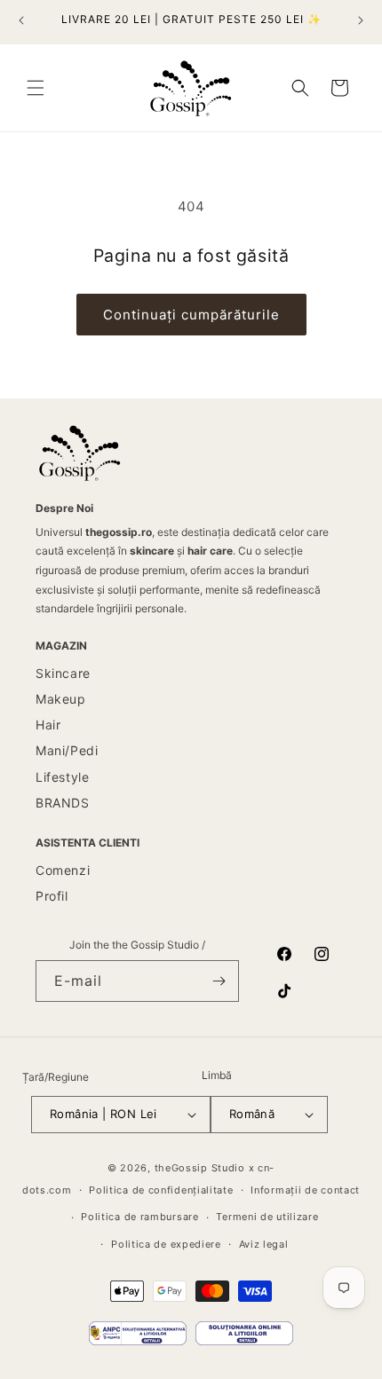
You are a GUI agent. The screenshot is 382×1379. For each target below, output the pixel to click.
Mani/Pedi (67, 750)
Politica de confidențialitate (161, 1190)
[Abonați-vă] (218, 981)
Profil (52, 895)
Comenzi (63, 870)
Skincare (63, 673)
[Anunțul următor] (360, 20)
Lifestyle (62, 776)
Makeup (61, 698)
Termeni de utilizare (267, 1216)
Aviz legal (264, 1244)
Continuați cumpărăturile (191, 314)
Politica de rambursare (139, 1216)
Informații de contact (305, 1190)
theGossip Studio (200, 1168)
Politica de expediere (166, 1244)
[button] (35, 87)
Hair (48, 724)
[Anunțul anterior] (21, 20)
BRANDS (63, 802)
